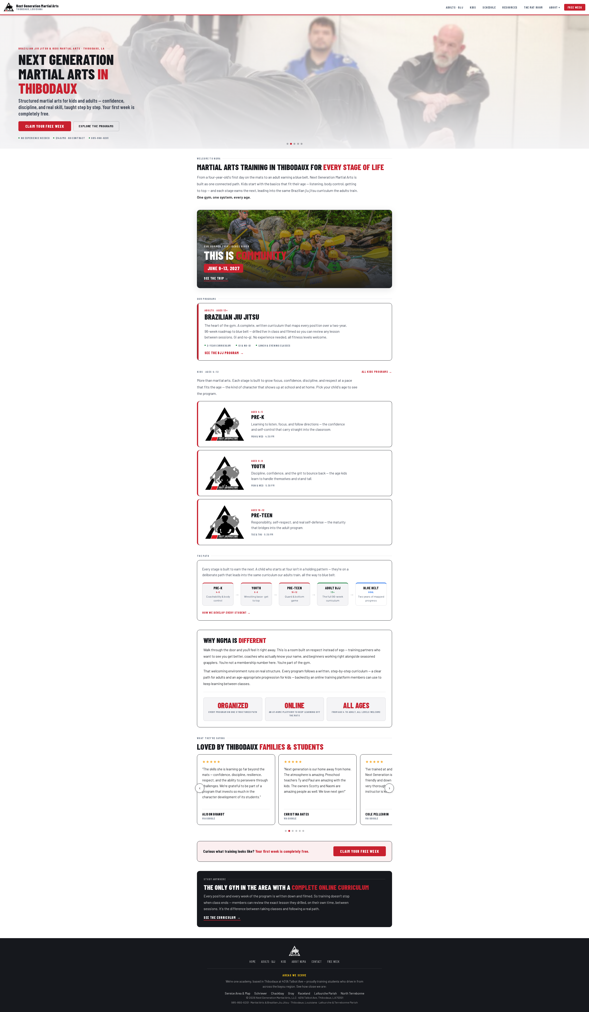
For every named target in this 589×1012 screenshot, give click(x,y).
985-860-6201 (240, 1002)
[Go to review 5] (300, 831)
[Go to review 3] (293, 831)
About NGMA (299, 961)
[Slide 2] (291, 144)
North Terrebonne (352, 993)
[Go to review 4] (296, 831)
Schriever (260, 993)
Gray (291, 993)
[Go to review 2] (289, 831)
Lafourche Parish (325, 993)
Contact (317, 961)
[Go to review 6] (303, 831)
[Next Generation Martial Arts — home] (9, 7)
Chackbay (277, 993)
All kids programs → (377, 371)
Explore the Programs (96, 126)
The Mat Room (533, 7)
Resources (509, 7)
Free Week (575, 7)
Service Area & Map (237, 993)
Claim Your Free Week (44, 126)
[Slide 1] (288, 144)
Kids (473, 7)
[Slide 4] (298, 144)
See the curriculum (222, 917)
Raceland (304, 993)
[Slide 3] (294, 144)
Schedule (489, 7)
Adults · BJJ (454, 7)
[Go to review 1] (286, 831)
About (554, 7)
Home (252, 961)
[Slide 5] (301, 144)
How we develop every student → (226, 612)
